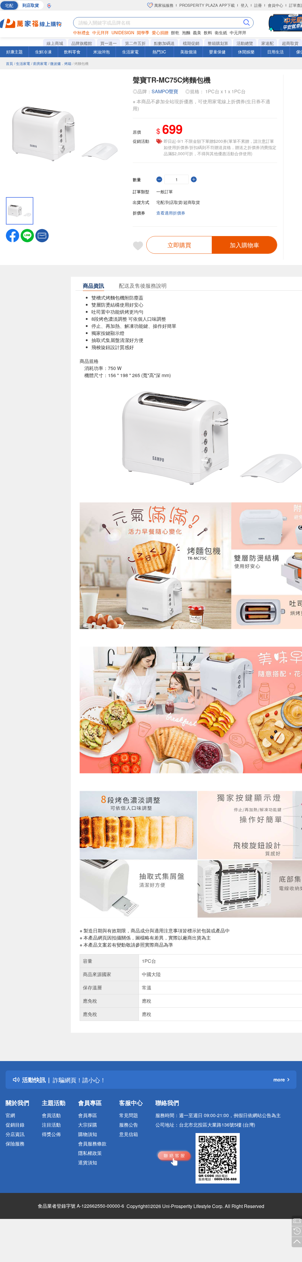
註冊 (258, 5)
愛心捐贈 (160, 32)
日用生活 (275, 52)
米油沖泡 (101, 52)
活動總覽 (245, 43)
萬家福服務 (163, 5)
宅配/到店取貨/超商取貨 (178, 202)
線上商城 (55, 43)
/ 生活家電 (22, 63)
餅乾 (175, 32)
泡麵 (186, 32)
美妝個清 (188, 52)
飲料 (208, 32)
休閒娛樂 (246, 52)
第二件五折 (135, 43)
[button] (42, 235)
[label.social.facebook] (12, 235)
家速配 (267, 43)
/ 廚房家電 (39, 63)
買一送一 (108, 43)
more (279, 1079)
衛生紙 (221, 32)
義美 (197, 32)
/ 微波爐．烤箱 (59, 63)
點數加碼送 (164, 43)
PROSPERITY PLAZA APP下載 (207, 5)
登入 (244, 5)
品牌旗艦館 (81, 43)
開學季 (143, 32)
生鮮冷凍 (43, 52)
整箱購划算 (218, 43)
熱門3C (159, 52)
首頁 (9, 63)
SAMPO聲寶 (165, 91)
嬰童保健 (217, 52)
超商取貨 (290, 43)
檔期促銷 (191, 43)
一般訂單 (164, 191)
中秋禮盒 (81, 32)
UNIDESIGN (122, 32)
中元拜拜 (100, 32)
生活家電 (130, 52)
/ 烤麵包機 (80, 63)
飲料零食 (72, 52)
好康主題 (14, 52)
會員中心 (275, 5)
